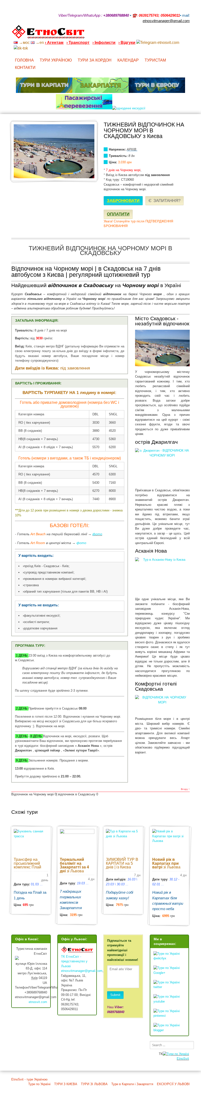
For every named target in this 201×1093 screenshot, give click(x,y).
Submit (115, 995)
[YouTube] (162, 34)
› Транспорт (77, 42)
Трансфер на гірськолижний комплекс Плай (27, 863)
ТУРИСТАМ (155, 60)
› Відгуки (126, 42)
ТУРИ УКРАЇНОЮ (56, 60)
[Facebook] (169, 34)
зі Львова (74, 865)
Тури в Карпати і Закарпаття (132, 1084)
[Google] (156, 34)
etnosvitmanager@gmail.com (81, 971)
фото (97, 534)
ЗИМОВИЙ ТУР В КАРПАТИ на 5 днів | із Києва (122, 863)
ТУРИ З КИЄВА (65, 1084)
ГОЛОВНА (24, 60)
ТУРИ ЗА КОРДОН (95, 60)
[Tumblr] (175, 34)
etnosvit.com (38, 1002)
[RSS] (149, 34)
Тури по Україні (39, 1084)
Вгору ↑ (185, 789)
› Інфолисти (103, 42)
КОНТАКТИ (25, 67)
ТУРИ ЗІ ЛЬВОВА (94, 1084)
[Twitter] (181, 34)
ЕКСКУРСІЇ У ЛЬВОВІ (173, 1084)
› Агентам (54, 42)
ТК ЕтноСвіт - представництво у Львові (74, 961)
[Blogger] (188, 34)
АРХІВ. (132, 149)
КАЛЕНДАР (128, 60)
